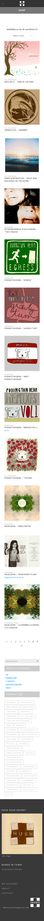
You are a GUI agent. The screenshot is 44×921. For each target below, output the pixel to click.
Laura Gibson (11, 739)
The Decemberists (27, 780)
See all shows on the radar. (12, 869)
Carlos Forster (28, 707)
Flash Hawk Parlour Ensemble (18, 720)
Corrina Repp (11, 716)
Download (12, 80)
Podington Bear (29, 766)
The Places (27, 785)
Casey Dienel (11, 711)
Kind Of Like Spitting (29, 734)
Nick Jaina (10, 743)
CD (5, 80)
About (6, 888)
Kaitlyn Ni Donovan (27, 730)
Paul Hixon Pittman (13, 762)
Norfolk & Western (13, 753)
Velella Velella (29, 789)
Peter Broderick (12, 766)
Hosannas (20, 725)
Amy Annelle (11, 702)
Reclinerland (24, 771)
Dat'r (23, 716)
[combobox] (22, 35)
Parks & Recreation (13, 757)
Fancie (31, 716)
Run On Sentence (12, 775)
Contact (7, 893)
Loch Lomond (26, 739)
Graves (8, 725)
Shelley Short (29, 775)
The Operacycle (12, 785)
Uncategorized (14, 685)
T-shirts (10, 681)
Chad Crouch (25, 711)
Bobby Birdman (12, 707)
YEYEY (8, 794)
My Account (10, 884)
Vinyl (16, 623)
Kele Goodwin (11, 734)
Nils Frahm (23, 743)
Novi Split (29, 753)
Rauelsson (10, 771)
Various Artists (12, 789)
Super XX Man (11, 780)
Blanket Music (26, 702)
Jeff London (11, 730)
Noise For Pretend (13, 748)
